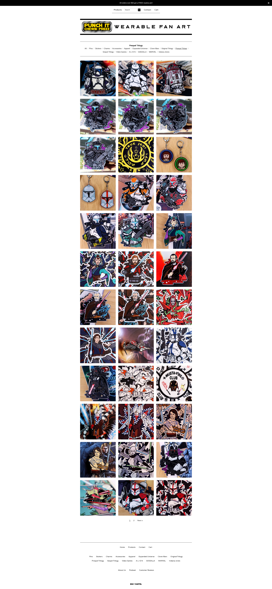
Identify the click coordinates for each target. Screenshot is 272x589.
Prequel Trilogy (181, 48)
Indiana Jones (164, 52)
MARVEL (152, 52)
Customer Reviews (146, 570)
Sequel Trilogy (108, 52)
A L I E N (132, 52)
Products (118, 10)
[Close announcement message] (268, 3)
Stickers (98, 48)
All (86, 48)
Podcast (132, 570)
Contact (147, 10)
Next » (140, 520)
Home (122, 547)
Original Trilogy (167, 48)
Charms (107, 48)
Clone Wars (154, 48)
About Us (122, 570)
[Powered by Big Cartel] (136, 584)
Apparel (127, 48)
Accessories (117, 48)
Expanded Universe (140, 48)
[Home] (136, 27)
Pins (91, 48)
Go (139, 10)
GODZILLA (142, 52)
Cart (156, 10)
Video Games (121, 52)
